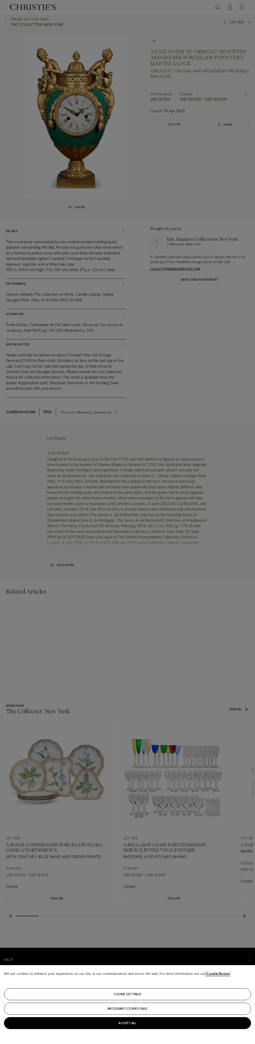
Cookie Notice (217, 973)
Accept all (127, 1023)
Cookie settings (127, 994)
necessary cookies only (127, 1008)
